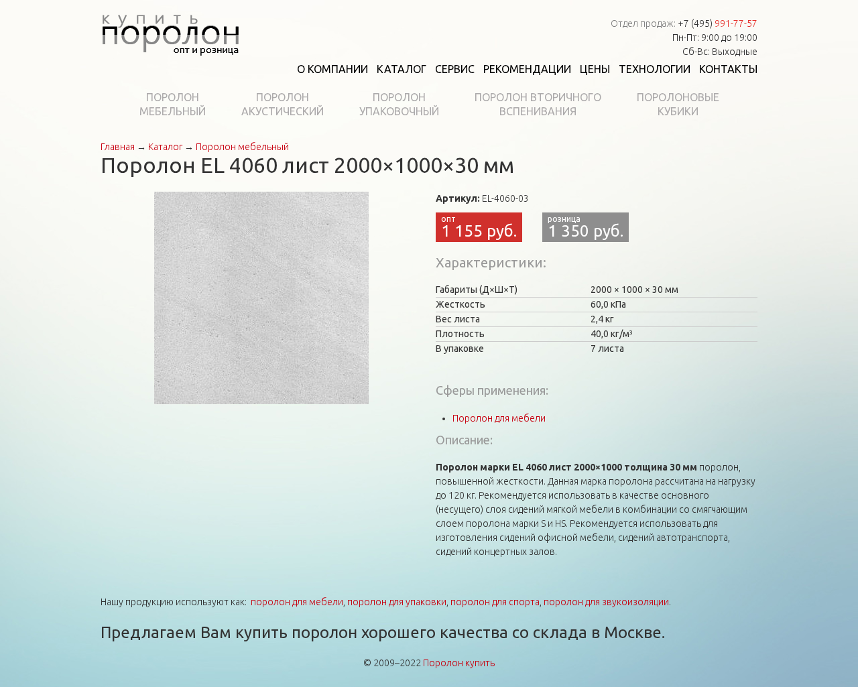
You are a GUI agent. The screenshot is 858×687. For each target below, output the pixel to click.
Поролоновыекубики (678, 104)
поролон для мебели (297, 602)
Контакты (728, 69)
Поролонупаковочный (399, 104)
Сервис (455, 69)
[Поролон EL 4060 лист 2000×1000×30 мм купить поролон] (261, 297)
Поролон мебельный (242, 146)
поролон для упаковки (396, 602)
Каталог (401, 69)
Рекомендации (527, 69)
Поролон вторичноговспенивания (538, 104)
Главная (118, 146)
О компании (332, 69)
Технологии (654, 69)
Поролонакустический (282, 104)
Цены (595, 69)
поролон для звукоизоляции (606, 602)
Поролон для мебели (499, 418)
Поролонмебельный (172, 104)
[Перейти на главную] (170, 32)
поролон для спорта (495, 602)
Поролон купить (459, 663)
